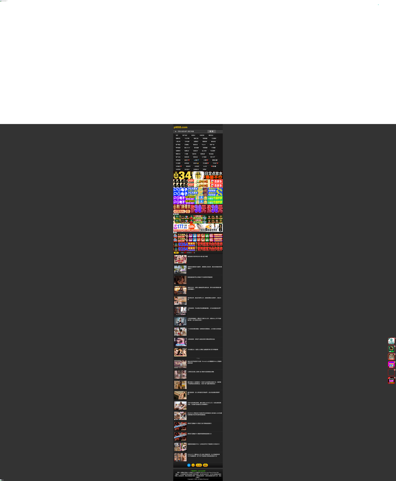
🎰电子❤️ (187, 160)
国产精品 (178, 144)
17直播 (186, 154)
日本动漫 (187, 141)
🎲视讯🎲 (214, 160)
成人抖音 (204, 150)
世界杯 (204, 169)
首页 (177, 135)
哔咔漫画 (178, 147)
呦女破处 (211, 154)
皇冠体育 (188, 166)
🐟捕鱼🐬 (196, 160)
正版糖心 (186, 144)
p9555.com (180, 127)
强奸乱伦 (211, 135)
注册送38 (195, 150)
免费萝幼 (178, 150)
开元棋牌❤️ (206, 163)
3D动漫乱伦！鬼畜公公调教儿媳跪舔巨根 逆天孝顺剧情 (203, 349)
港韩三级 (196, 138)
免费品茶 (202, 154)
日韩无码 (202, 135)
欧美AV (193, 135)
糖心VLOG (187, 147)
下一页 (199, 465)
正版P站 (194, 154)
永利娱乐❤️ (179, 166)
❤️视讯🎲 (213, 166)
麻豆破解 (196, 147)
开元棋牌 (178, 163)
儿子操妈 (204, 157)
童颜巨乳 (178, 138)
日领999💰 (196, 163)
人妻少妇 (178, 141)
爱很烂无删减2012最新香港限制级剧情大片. (200, 433)
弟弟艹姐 (212, 144)
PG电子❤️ (215, 163)
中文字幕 (187, 138)
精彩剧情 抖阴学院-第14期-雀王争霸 (198, 256)
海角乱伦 (195, 144)
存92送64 (187, 169)
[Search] (221, 127)
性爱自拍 (195, 157)
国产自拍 (185, 135)
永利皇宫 (197, 166)
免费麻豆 (196, 141)
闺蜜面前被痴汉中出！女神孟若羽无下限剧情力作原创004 (204, 444)
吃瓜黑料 (213, 150)
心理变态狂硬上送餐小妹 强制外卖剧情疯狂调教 (201, 371)
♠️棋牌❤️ (205, 160)
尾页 (205, 465)
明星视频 (205, 138)
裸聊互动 (178, 154)
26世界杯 (178, 169)
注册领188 (196, 169)
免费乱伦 (186, 150)
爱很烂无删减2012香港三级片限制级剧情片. (200, 423)
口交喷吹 (214, 138)
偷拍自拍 (213, 141)
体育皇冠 (186, 163)
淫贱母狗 (204, 141)
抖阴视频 (205, 147)
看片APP (212, 157)
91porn (204, 144)
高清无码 (186, 157)
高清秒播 (178, 160)
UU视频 (213, 147)
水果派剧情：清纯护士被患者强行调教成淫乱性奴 (201, 339)
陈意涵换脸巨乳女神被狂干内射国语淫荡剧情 (200, 277)
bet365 (205, 166)
